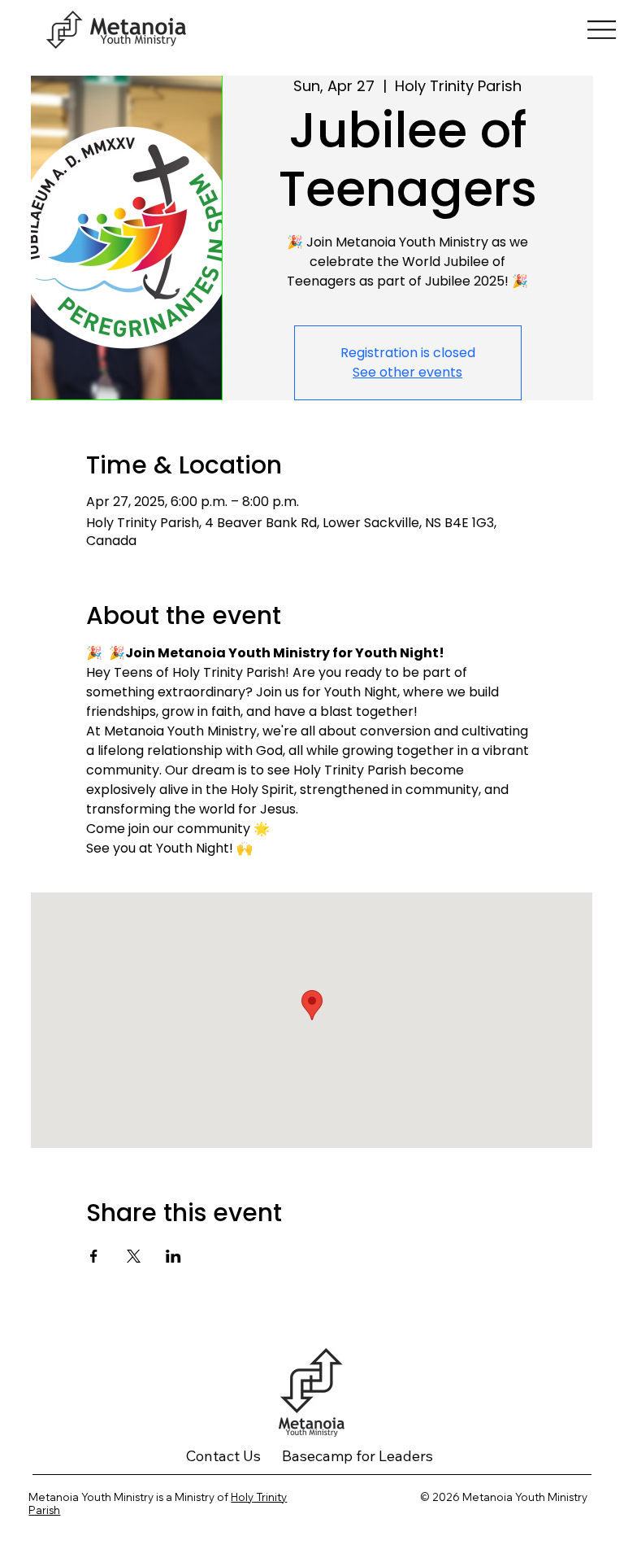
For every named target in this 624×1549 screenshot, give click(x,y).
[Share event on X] (133, 1256)
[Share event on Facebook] (94, 1256)
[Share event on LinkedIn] (173, 1256)
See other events (407, 372)
